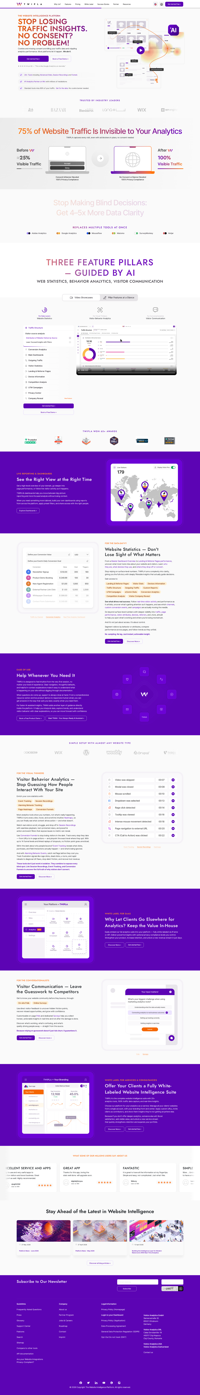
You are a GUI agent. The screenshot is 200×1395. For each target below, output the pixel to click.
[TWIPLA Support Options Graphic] (144, 694)
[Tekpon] (17, 440)
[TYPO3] (128, 110)
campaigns (136, 607)
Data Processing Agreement (113, 1326)
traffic (158, 612)
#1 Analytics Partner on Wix (34, 81)
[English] (155, 4)
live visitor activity (48, 489)
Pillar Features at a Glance (121, 297)
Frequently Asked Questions (29, 1309)
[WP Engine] (100, 110)
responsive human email (63, 698)
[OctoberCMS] (129, 752)
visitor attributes (124, 615)
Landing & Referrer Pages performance (154, 561)
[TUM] (155, 110)
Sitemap (20, 1343)
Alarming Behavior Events (36, 853)
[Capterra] (72, 441)
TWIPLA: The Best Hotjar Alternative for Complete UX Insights (168, 233)
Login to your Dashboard (112, 1315)
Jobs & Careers (65, 1320)
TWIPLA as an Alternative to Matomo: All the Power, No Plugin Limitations (118, 233)
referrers (142, 615)
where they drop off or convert (149, 567)
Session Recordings (60, 75)
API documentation (25, 1354)
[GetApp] (100, 441)
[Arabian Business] (17, 110)
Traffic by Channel (36, 617)
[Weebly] (46, 752)
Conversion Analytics (53, 617)
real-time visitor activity (147, 601)
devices (135, 615)
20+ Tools (28, 75)
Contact (62, 1331)
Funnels (74, 75)
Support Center (23, 1326)
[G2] (156, 441)
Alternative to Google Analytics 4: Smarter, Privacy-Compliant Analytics (66, 233)
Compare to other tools (27, 1348)
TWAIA (46, 705)
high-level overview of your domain (36, 486)
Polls (138, 1054)
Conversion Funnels (28, 835)
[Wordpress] (18, 752)
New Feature (68, 398)
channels (170, 604)
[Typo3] (101, 752)
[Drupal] (74, 752)
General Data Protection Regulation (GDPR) (120, 1331)
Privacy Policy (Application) (113, 1320)
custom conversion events (116, 607)
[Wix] (72, 110)
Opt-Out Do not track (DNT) (113, 1337)
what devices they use (122, 567)
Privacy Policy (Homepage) (113, 1309)
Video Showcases (83, 297)
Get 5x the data (62, 88)
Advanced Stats (46, 75)
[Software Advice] (44, 441)
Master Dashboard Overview (123, 561)
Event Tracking (129, 847)
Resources (127, 4)
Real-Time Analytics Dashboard (74, 617)
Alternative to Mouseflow (94, 233)
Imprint (62, 1337)
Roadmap (63, 1326)
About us (63, 1309)
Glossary (20, 1320)
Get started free (174, 4)
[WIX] (157, 752)
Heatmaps (157, 847)
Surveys (143, 233)
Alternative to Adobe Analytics (36, 233)
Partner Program (66, 1315)
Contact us (148, 1352)
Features (68, 4)
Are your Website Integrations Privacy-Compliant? (30, 1360)
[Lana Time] (44, 110)
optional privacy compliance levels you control (156, 935)
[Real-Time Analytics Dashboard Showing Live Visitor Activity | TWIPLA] (144, 492)
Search (20, 1337)
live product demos (42, 698)
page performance (24, 489)
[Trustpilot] (128, 441)
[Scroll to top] (194, 1383)
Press (19, 1315)
